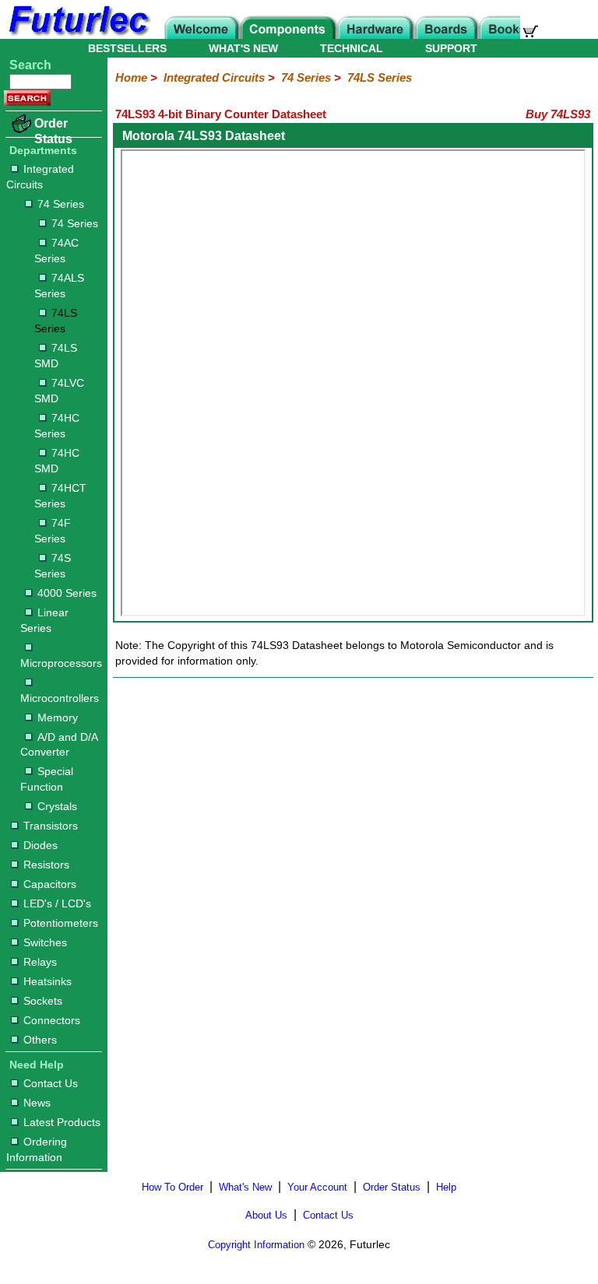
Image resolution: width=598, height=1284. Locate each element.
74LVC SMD (59, 391)
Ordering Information (36, 1149)
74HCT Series (60, 496)
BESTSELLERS (127, 48)
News (37, 1102)
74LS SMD (55, 356)
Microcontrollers (59, 698)
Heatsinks (47, 981)
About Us (266, 1215)
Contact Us (50, 1083)
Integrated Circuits (40, 177)
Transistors (50, 825)
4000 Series (67, 593)
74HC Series (56, 426)
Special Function (46, 779)
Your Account (317, 1187)
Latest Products (61, 1122)
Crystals (57, 806)
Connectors (51, 1020)
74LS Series (55, 321)
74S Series (52, 566)
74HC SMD (56, 461)
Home (131, 77)
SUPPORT (451, 48)
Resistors (46, 864)
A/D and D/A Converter (58, 745)
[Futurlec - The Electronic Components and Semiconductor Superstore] (78, 34)
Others (40, 1039)
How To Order (172, 1187)
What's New (245, 1187)
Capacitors (49, 884)
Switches (45, 942)
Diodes (40, 845)
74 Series (60, 204)
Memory (57, 717)
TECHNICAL (351, 48)
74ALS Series (59, 286)
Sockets (42, 1001)
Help (446, 1187)
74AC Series (56, 251)
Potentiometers (60, 923)
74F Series (52, 531)
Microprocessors (60, 663)
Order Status (53, 131)
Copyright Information (256, 1245)
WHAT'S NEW (243, 48)
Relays (40, 962)
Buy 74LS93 (558, 114)
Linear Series (44, 620)
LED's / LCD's (57, 903)
